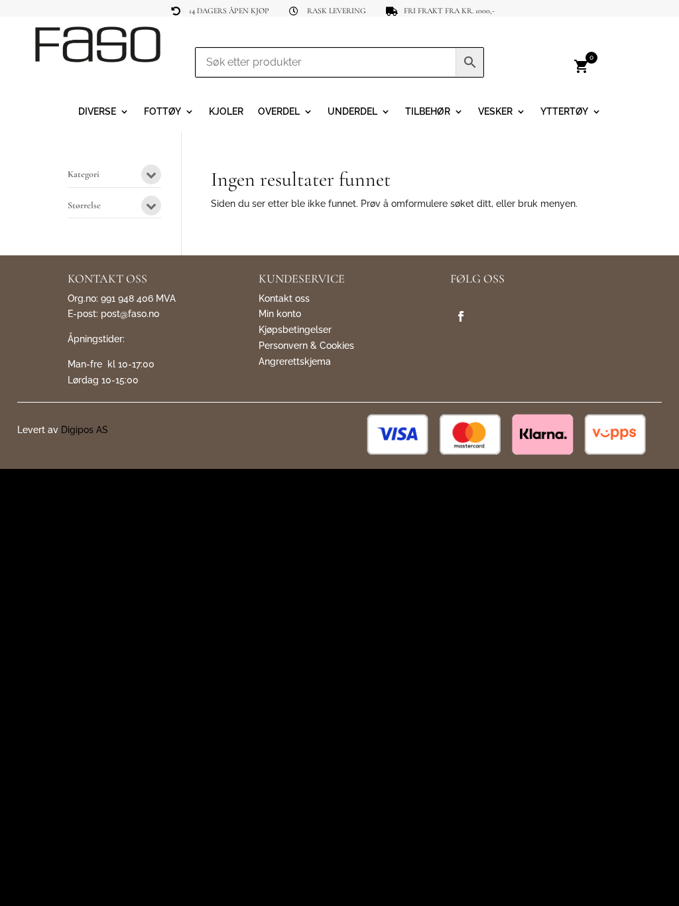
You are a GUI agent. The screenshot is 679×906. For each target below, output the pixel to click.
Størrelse (84, 206)
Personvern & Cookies (306, 345)
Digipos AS (84, 429)
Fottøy (162, 112)
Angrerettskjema (295, 361)
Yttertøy (564, 112)
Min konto (280, 313)
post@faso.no (130, 313)
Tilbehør (427, 112)
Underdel (352, 112)
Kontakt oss (284, 298)
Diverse (97, 112)
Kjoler (226, 112)
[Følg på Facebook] (460, 316)
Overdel (279, 112)
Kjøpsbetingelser (295, 329)
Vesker (495, 112)
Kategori (83, 175)
